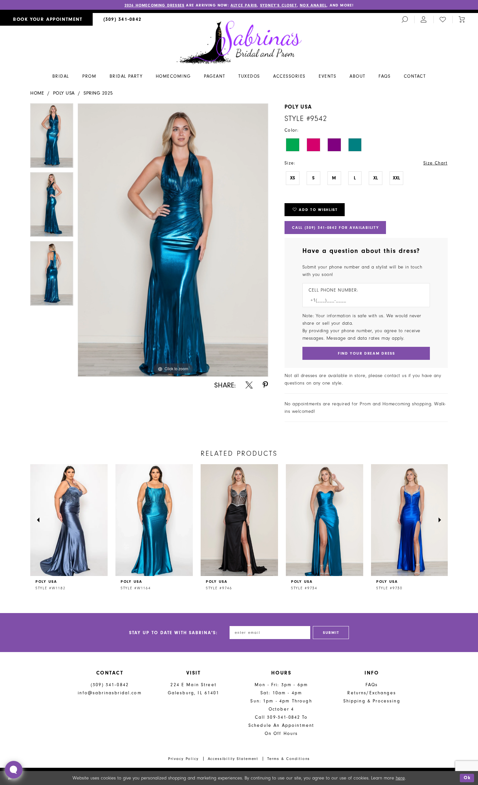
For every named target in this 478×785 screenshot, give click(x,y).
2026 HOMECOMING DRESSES (155, 5)
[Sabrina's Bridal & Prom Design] (239, 42)
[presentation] (69, 520)
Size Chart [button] (435, 163)
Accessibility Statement (233, 758)
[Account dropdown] (423, 19)
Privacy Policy (183, 758)
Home (37, 93)
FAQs (371, 684)
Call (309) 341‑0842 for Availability (335, 227)
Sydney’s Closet (278, 5)
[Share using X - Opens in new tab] (249, 385)
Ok (467, 778)
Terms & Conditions (288, 758)
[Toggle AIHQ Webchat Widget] (13, 769)
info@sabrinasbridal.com (109, 693)
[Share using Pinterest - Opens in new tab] (265, 385)
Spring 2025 (98, 93)
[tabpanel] (51, 137)
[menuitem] (46, 19)
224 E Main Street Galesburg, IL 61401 (193, 689)
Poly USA (64, 93)
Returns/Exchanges (371, 693)
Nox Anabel (313, 5)
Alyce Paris (244, 5)
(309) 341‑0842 (110, 684)
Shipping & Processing (371, 701)
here (400, 778)
